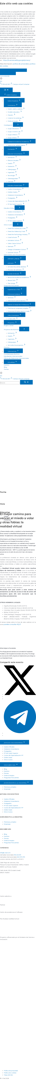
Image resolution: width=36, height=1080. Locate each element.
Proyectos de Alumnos (11, 329)
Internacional (12, 351)
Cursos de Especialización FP (17, 201)
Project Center (9, 325)
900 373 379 (21, 857)
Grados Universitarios (15, 189)
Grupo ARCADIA (13, 128)
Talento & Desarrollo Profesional (18, 304)
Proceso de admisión (15, 270)
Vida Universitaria (13, 315)
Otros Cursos (8, 225)
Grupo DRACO (13, 134)
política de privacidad (20, 64)
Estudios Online (9, 208)
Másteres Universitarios (15, 195)
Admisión (11, 263)
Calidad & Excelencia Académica (18, 141)
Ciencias (11, 181)
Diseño (10, 163)
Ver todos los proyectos (16, 345)
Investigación (8, 125)
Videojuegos (12, 169)
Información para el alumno (17, 300)
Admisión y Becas (14, 258)
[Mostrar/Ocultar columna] (18, 124)
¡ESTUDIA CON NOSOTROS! (13, 743)
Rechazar (20, 70)
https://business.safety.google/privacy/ (16, 60)
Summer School (13, 252)
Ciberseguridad (13, 178)
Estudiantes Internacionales (13, 356)
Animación (11, 157)
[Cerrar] (26, 382)
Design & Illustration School (17, 249)
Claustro (10, 115)
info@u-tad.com (5, 852)
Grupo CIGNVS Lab (14, 131)
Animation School (14, 240)
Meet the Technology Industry (18, 234)
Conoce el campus (14, 294)
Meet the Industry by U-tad (17, 228)
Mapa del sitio (8, 1075)
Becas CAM (12, 280)
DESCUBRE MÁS (10, 765)
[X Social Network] (20, 694)
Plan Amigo (12, 283)
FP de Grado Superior (15, 204)
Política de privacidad (11, 1070)
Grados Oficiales (9, 747)
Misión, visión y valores (15, 109)
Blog (5, 367)
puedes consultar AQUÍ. (12, 624)
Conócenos (12, 105)
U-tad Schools (12, 237)
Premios (6, 347)
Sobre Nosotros (13, 101)
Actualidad (11, 362)
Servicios (11, 297)
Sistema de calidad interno (16, 145)
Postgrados (12, 198)
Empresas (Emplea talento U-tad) (19, 311)
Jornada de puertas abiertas (17, 267)
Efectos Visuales (13, 160)
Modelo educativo (14, 112)
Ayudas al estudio (14, 274)
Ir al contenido (5, 76)
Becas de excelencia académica (18, 277)
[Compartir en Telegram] (20, 733)
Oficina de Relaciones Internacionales (16, 358)
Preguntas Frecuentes (11, 285)
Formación (11, 149)
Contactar (26, 84)
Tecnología (11, 175)
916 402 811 (17, 855)
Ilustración (11, 166)
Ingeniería (11, 172)
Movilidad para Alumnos (11, 354)
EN (1, 81)
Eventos (6, 365)
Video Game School (14, 243)
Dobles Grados (13, 192)
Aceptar (6, 70)
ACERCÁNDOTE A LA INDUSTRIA (15, 783)
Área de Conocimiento (15, 154)
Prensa (6, 369)
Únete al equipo (13, 121)
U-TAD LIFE (12, 319)
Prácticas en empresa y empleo (18, 308)
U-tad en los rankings (15, 118)
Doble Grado (8, 757)
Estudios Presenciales (15, 185)
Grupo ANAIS (12, 137)
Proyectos (11, 323)
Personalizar (8, 73)
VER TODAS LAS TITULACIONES (14, 254)
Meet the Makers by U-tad (16, 231)
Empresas (7, 789)
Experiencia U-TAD (14, 289)
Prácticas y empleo (10, 787)
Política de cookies (10, 1073)
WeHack (11, 246)
